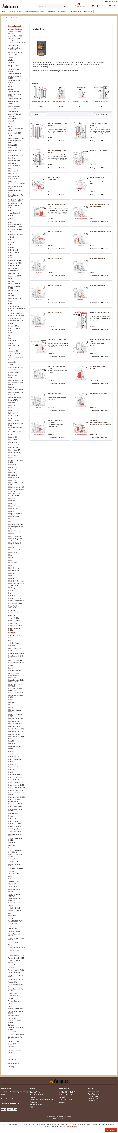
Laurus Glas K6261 (14, 432)
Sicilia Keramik (13, 886)
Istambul (11, 343)
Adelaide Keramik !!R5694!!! (14, 39)
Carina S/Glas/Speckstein (14, 219)
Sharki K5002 (12, 884)
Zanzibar (11, 1025)
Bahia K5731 (12, 147)
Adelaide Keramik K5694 (16, 43)
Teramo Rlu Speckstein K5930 (16, 939)
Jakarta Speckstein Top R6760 (16, 358)
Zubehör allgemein (13, 1063)
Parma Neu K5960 (14, 670)
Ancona (10, 104)
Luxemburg (12, 464)
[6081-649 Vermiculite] (38, 320)
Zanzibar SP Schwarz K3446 (15, 1028)
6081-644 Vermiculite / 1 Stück (100, 231)
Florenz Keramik (13, 290)
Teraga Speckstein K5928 (14, 934)
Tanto (10, 926)
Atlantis (10, 123)
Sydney (10, 918)
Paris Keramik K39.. (14, 648)
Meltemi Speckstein (14, 536)
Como (10, 239)
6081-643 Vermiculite (55, 231)
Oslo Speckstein (13, 643)
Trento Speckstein (14, 972)
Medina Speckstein (14, 531)
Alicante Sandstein (14, 74)
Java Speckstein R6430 (16, 367)
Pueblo (10, 749)
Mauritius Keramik (14, 516)
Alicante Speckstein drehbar (14, 85)
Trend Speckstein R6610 (16, 970)
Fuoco (10, 301)
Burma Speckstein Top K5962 (15, 196)
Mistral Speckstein (14, 570)
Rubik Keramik (13, 821)
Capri (10, 210)
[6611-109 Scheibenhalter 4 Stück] (38, 374)
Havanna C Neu (13, 326)
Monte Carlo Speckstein (16, 581)
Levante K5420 (13, 437)
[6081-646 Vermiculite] (80, 266)
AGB (31, 1107)
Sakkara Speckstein (14, 831)
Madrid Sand (12, 475)
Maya (10, 521)
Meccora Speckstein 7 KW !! (15, 527)
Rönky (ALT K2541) (14, 824)
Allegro (10, 89)
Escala (10, 278)
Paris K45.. (12, 645)
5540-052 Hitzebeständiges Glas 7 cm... (57, 205)
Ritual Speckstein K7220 (16, 787)
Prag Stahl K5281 (14, 734)
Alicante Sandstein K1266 (14, 77)
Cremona (11, 242)
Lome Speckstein (14, 452)
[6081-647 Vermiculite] (38, 293)
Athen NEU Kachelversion (13, 117)
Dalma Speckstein (14, 245)
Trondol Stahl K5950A (15, 979)
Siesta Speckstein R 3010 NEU (15, 899)
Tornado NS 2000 (14, 950)
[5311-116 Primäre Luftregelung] (38, 185)
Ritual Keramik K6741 (15, 782)
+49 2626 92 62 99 (7, 1098)
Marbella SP (12, 511)
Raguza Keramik (13, 756)
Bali (9, 153)
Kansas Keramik (13, 372)
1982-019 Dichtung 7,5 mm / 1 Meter (58, 151)
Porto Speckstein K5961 (16, 718)
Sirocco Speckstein (14, 903)
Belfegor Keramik (14, 160)
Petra (10, 699)
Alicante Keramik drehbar (14, 66)
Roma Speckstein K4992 (16, 797)
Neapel (10, 590)
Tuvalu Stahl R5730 (14, 993)
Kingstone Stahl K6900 (16, 380)
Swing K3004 (12, 916)
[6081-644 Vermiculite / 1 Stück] (80, 239)
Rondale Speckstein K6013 (15, 810)
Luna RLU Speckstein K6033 (15, 461)
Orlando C (11, 632)
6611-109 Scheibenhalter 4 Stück (57, 367)
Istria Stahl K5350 (14, 346)
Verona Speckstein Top (16, 1009)
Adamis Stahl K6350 (15, 36)
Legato (10, 434)
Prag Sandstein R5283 (15, 726)
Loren (10, 458)
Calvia (10, 208)
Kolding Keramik (13, 395)
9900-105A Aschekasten (98, 393)
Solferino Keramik (14, 908)
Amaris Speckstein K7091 (14, 95)
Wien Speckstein (13, 1015)
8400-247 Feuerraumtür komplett (98, 367)
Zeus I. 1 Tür (12, 1044)
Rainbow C (12, 762)
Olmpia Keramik (13, 613)
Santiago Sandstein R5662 (14, 865)
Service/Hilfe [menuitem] (111, 1)
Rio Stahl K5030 (13, 780)
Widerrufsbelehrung (36, 1104)
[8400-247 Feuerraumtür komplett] (80, 374)
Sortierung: (88, 114)
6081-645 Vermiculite (55, 258)
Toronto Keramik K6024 (16, 958)
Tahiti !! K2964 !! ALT (15, 921)
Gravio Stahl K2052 (14, 318)
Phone (10, 707)
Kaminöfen (11, 1056)
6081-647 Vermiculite (55, 285)
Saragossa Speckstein (15, 868)
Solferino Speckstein (15, 910)
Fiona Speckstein (14, 284)
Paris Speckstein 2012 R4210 (15, 656)
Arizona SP (12, 109)
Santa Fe (11, 848)
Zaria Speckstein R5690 (16, 1034)
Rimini (10, 772)
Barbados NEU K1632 (15, 155)
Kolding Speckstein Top (16, 397)
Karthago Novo (13, 375)
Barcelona (11, 158)
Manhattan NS (13, 508)
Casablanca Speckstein (16, 229)
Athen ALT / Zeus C (14, 114)
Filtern (35, 114)
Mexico (10, 557)
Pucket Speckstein (14, 746)
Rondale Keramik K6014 (16, 806)
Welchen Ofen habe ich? (67, 1092)
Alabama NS (12, 55)
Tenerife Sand (13, 929)
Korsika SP (12, 405)
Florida (10, 293)
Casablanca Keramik (15, 227)
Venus (10, 1003)
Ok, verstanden (111, 1130)
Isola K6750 (12, 340)
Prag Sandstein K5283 (15, 724)
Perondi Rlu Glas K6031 (16, 693)
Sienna (10, 892)
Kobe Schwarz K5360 (15, 392)
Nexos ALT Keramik (14, 598)
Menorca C (12, 547)
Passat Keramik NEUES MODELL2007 (16, 681)
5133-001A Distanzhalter (98, 150)
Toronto (10, 953)
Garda (10, 303)
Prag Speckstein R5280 (16, 731)
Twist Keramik (13, 996)
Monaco (11, 578)
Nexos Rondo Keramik (15, 603)
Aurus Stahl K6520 (14, 133)
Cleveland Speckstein (15, 234)
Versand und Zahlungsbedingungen (41, 1099)
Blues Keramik (13, 171)
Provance (11, 743)
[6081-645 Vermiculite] (38, 266)
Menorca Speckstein (15, 550)
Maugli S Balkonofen (15, 514)
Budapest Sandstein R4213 (15, 187)
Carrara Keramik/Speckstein (14, 223)
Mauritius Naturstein (14, 519)
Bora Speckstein (13, 176)
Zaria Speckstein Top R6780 (15, 1038)
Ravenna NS (12, 764)
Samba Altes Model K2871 (14, 835)
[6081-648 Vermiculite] (80, 293)
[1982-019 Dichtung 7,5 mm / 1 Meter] (38, 158)
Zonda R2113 (12, 1046)
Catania (11, 232)
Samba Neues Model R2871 (15, 839)
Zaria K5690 (12, 1032)
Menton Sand (12, 552)
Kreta (10, 408)
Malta (10, 503)
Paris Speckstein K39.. (15, 660)
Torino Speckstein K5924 (16, 947)
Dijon (10, 258)
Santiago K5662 (13, 861)
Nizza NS (11, 610)
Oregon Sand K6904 (15, 626)
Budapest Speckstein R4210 (15, 191)
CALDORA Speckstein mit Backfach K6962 (15, 200)
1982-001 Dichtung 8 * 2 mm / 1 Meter (40, 102)
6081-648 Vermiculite (97, 285)
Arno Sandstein (13, 111)
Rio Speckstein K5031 (15, 777)
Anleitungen (11, 1067)
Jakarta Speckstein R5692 (14, 354)
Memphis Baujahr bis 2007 (15, 543)
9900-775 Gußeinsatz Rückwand (55, 421)
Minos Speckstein (14, 568)
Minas (10, 565)
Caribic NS (12, 215)
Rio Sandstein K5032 (15, 774)
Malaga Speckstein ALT (16, 487)
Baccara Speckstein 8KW (14, 141)
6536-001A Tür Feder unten (81, 101)
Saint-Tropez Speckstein (16, 829)
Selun (10, 876)
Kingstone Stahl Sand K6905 (15, 383)
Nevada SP (12, 595)
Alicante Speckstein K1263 (14, 81)
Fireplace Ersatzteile (14, 26)
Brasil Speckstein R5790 (16, 184)
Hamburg (11, 323)
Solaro (10, 905)
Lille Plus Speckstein (15, 445)
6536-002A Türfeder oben (101, 101)
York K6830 (12, 1018)
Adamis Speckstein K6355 (14, 32)
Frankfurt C (12, 296)
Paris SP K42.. (13, 651)
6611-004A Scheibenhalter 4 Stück (100, 340)
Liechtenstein (12, 442)
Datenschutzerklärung (66, 1099)
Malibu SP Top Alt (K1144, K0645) (14, 494)
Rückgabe (33, 1102)
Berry (10, 168)
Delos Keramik (13, 250)
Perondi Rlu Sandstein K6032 (15, 696)
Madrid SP (11, 472)
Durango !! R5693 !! (14, 263)
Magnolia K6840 (13, 477)
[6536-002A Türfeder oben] (101, 92)
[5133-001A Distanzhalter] (80, 158)
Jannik (10, 364)
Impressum (62, 1102)
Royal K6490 (12, 818)
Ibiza (10, 335)
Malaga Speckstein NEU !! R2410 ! (16, 490)
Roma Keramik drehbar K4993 (16, 793)
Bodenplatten (11, 1059)
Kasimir (10, 377)
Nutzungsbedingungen (37, 1094)
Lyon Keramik (12, 467)
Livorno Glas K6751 (14, 450)
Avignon (11, 135)
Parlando (11, 665)
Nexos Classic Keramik (16, 601)
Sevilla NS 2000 (13, 881)
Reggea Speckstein (14, 767)
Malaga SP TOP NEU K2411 (15, 483)
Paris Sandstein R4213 (16, 653)
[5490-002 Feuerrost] (80, 185)
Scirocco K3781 (13, 873)
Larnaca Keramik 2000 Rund (15, 424)
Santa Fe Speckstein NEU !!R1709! (15, 851)
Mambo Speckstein (14, 506)
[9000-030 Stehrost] (38, 401)
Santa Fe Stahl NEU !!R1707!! (15, 855)
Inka (9, 338)
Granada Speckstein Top (16, 315)
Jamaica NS (12, 362)
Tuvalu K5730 (13, 982)
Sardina (11, 871)
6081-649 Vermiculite (55, 312)
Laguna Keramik (13, 415)
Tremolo (11, 967)
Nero (10, 593)
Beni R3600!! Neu (14, 166)
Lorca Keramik (13, 455)
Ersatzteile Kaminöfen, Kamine (14, 1051)
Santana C (11, 859)
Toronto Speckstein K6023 (14, 961)
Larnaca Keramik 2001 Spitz (15, 428)
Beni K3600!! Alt (13, 163)
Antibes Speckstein (14, 106)
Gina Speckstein (13, 306)
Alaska (10, 60)
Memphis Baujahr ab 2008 (15, 539)
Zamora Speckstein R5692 (14, 1021)
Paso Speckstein (13, 673)
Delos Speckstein (14, 252)
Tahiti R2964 (12, 923)
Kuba (10, 410)
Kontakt (32, 1097)
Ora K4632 (11, 615)
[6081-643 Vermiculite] (38, 239)
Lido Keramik (12, 439)
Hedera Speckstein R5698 (14, 329)
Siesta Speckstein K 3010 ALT (15, 895)
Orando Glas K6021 (14, 620)
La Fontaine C (13, 413)
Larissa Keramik (13, 421)
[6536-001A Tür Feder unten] (81, 92)
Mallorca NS (12, 501)
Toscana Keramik (14, 965)
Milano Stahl (12, 563)
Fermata (11, 281)
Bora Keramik (12, 173)
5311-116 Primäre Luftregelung (54, 178)
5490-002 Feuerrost (97, 177)
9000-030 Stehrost (54, 393)
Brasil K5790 (12, 181)
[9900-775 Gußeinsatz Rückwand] (38, 428)
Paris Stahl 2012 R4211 (16, 663)
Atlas (10, 126)
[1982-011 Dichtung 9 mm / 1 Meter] (61, 92)
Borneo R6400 (13, 179)
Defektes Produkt (35, 1092)
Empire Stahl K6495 (15, 276)
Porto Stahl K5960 (14, 721)
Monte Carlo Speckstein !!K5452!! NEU (16, 584)
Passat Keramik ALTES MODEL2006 (16, 676)
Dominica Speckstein (15, 260)
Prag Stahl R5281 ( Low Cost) (16, 737)
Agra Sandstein (13, 45)
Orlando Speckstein (14, 635)
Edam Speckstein (14, 268)
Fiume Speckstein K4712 (14, 287)
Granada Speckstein (15, 313)
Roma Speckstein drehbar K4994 (14, 800)
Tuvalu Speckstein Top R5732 (15, 989)
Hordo (10, 333)
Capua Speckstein (14, 213)
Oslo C (10, 640)
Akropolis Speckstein (15, 52)
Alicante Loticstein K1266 (14, 70)
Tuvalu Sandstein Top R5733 (15, 985)
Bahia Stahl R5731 (14, 150)
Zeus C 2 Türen (13, 1041)
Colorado (11, 237)
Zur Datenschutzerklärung (68, 1126)
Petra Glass (12, 702)
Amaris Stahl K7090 (14, 98)
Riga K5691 (12, 769)
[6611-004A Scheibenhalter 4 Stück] (80, 347)
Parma (10, 668)
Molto (10, 576)
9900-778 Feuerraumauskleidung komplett (98, 421)
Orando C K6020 (13, 618)
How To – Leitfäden (65, 1094)
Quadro (10, 751)
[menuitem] (52, 6)
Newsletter (62, 1097)
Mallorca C (11, 498)
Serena (10, 879)
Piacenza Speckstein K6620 (15, 715)
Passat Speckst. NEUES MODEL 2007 (16, 689)
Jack (9, 348)
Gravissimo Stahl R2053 (16, 321)
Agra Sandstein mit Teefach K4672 (14, 48)
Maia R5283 (12, 480)
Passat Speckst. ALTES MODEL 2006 (16, 685)
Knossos (11, 387)
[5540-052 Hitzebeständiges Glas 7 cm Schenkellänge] (38, 212)
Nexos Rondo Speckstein (12, 606)
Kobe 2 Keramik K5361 (16, 389)
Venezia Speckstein (14, 1001)
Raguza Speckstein (14, 759)
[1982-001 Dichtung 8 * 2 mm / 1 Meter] (40, 92)
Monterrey (11, 588)
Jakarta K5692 (13, 351)
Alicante (11, 62)
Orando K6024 (13, 623)
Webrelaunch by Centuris (59, 1118)
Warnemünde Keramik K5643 (15, 1012)
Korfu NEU (11, 402)
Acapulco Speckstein (15, 29)
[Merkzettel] (93, 6)
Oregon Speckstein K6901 (14, 629)
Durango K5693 (13, 265)
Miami (10, 560)
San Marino (12, 842)
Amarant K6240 (13, 92)
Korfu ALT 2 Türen (14, 400)
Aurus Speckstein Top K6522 (15, 129)
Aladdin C (11, 57)
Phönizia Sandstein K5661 (14, 711)
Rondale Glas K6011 (15, 804)
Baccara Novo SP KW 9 (16, 138)
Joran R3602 (12, 370)
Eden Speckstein (14, 273)
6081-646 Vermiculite (97, 258)
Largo (10, 418)
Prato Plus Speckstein (15, 741)
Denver (10, 255)
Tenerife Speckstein (14, 931)
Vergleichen (53, 140)
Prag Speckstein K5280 (16, 729)
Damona (11, 247)
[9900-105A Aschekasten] (80, 401)
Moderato (11, 573)
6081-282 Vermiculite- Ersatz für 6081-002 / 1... (100, 205)
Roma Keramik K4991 (15, 790)
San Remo (11, 845)
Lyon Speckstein (13, 470)
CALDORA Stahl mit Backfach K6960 (15, 204)
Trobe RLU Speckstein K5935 (15, 976)
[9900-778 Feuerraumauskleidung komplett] (80, 428)
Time (10, 945)
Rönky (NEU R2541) (15, 826)
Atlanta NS (11, 121)
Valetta (10, 998)
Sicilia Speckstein (14, 889)
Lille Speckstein (13, 447)
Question (11, 754)
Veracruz (11, 1006)
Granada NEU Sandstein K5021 (16, 309)
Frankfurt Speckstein (15, 298)
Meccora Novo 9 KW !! (15, 524)
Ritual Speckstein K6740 (16, 785)
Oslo (9, 638)
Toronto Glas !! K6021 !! (16, 955)
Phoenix (11, 705)
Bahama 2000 (13, 145)
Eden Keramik (13, 271)
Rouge (10, 816)
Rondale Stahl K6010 (15, 813)
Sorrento (11, 913)
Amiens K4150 (13, 101)
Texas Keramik (13, 942)
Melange (11, 533)
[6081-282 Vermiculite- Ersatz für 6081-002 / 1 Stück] (80, 212)
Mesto (10, 555)
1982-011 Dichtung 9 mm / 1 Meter (61, 102)
